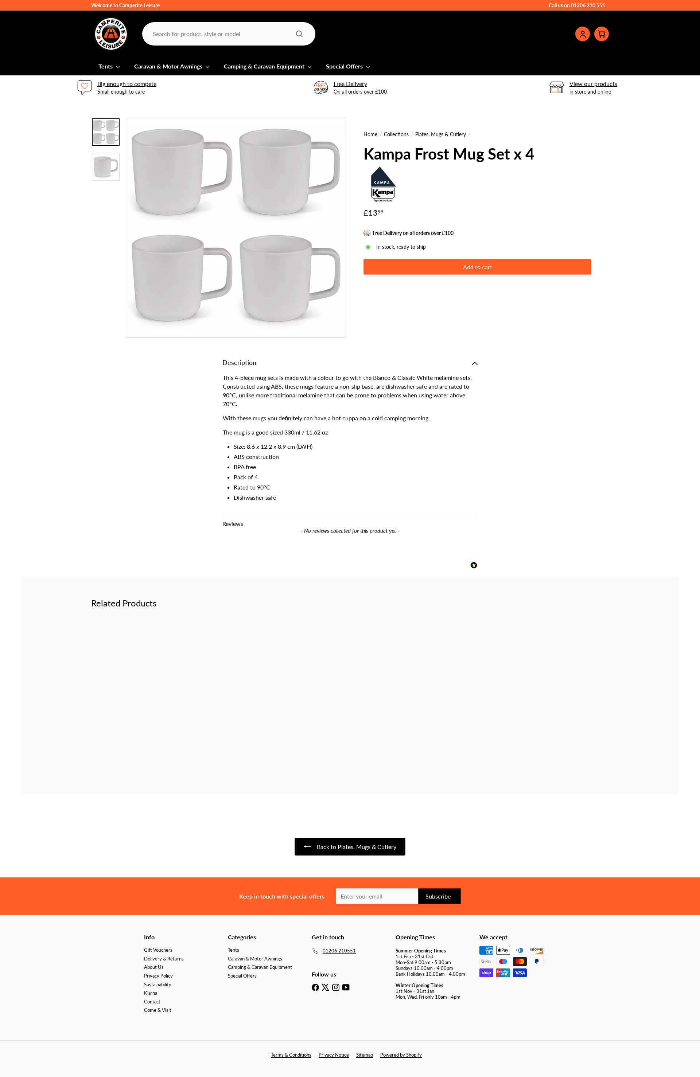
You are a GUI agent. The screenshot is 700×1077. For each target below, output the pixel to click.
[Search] (299, 34)
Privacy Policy (158, 976)
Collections (396, 134)
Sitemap (364, 1055)
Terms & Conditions (291, 1055)
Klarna (150, 993)
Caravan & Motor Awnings (169, 66)
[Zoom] (236, 227)
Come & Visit (157, 1010)
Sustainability (157, 984)
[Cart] (601, 34)
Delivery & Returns (164, 959)
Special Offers (345, 66)
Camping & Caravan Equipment (265, 66)
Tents (106, 66)
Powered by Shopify (401, 1055)
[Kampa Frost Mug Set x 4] (131, 678)
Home (370, 134)
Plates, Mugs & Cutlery (440, 134)
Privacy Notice (334, 1055)
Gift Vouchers (158, 950)
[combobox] (228, 34)
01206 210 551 (588, 5)
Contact (152, 1002)
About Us (154, 967)
